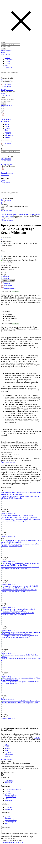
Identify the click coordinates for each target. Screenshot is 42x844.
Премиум (8, 134)
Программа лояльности (13, 789)
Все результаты (6, 80)
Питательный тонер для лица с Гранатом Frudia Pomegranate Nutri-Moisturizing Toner (17, 613)
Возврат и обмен (11, 795)
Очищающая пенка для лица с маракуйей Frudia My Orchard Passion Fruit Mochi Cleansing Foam (19, 590)
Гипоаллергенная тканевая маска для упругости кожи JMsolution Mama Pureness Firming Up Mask (19, 636)
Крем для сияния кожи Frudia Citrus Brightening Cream (19, 703)
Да (2, 208)
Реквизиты (8, 800)
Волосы (7, 128)
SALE (7, 124)
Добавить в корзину (8, 280)
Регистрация (5, 54)
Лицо (7, 126)
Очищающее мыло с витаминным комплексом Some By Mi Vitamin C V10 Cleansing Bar (20, 497)
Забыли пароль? (6, 51)
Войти (3, 48)
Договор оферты (10, 797)
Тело (6, 130)
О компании (9, 59)
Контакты (8, 67)
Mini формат (9, 135)
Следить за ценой (9, 288)
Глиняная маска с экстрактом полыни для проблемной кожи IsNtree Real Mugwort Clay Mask (20, 568)
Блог (6, 65)
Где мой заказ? (6, 86)
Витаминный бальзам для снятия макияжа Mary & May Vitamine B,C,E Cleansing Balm (20, 545)
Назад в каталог (7, 220)
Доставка (8, 61)
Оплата (7, 63)
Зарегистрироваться (8, 462)
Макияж (8, 132)
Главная (7, 58)
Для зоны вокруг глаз (24, 214)
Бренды (7, 137)
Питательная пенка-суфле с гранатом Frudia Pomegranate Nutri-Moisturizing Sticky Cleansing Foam (20, 520)
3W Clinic (37, 738)
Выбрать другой (6, 210)
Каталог (9, 214)
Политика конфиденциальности (12, 842)
